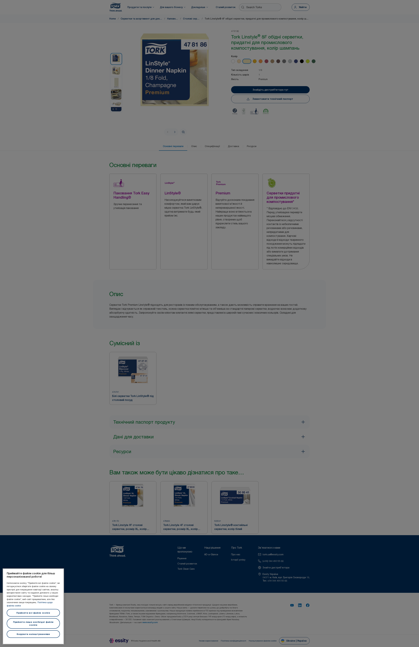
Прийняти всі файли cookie (33, 612)
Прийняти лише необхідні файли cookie (33, 623)
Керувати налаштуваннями (33, 634)
